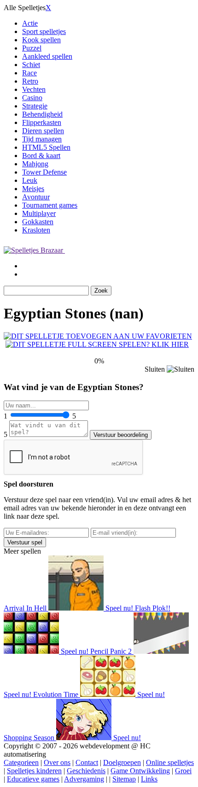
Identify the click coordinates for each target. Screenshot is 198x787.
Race (29, 73)
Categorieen (21, 762)
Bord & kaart (41, 155)
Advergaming (84, 779)
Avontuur (36, 197)
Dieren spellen (43, 131)
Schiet (31, 64)
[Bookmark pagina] (98, 336)
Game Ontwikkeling (140, 771)
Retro (30, 81)
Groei (183, 771)
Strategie (34, 106)
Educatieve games (33, 779)
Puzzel (31, 48)
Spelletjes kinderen (34, 771)
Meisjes (33, 189)
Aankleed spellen (47, 56)
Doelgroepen (122, 762)
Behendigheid (42, 114)
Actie (30, 23)
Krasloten (36, 230)
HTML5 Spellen (46, 147)
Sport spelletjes (44, 31)
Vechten (34, 89)
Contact (87, 762)
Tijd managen (42, 139)
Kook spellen (41, 40)
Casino (32, 98)
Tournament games (49, 205)
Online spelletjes (170, 762)
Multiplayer (39, 213)
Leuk (29, 180)
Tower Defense (44, 172)
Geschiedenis (86, 771)
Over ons (57, 762)
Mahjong (35, 164)
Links (149, 779)
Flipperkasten (41, 122)
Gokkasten (37, 222)
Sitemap (124, 779)
